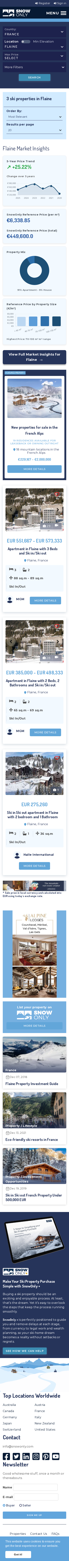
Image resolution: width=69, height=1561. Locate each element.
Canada (8, 1411)
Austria (40, 1405)
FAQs (55, 1534)
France (40, 1411)
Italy (38, 1417)
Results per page (20, 124)
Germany (10, 1417)
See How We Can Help (25, 1351)
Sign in (61, 3)
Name (7, 1487)
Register (44, 3)
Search (34, 77)
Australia (9, 1405)
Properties (18, 1534)
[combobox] (34, 32)
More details (35, 469)
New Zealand (45, 1423)
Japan (7, 1423)
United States (45, 1429)
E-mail (8, 1497)
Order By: (14, 111)
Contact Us (38, 1534)
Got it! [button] (18, 1554)
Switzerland (12, 1429)
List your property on (34, 1007)
